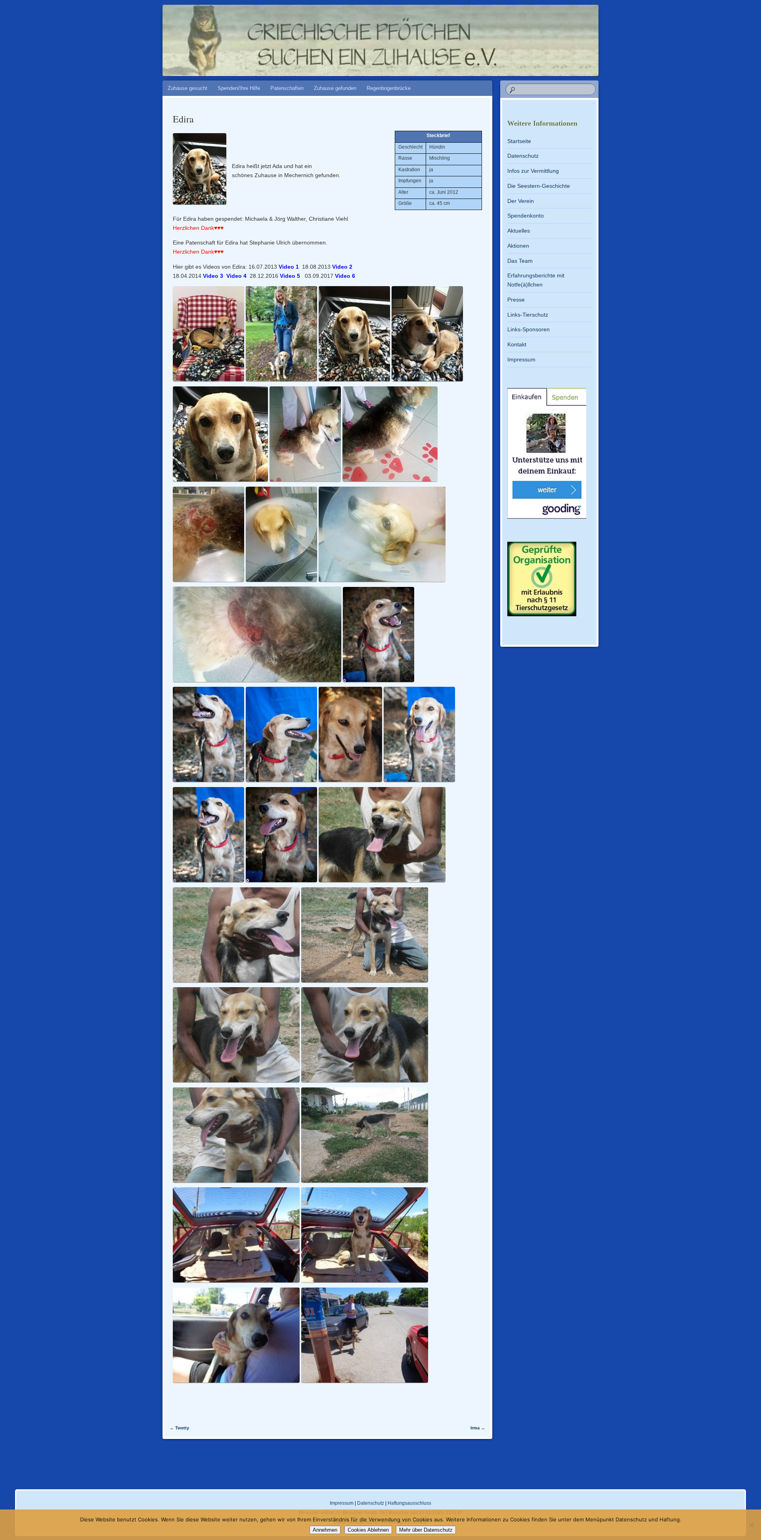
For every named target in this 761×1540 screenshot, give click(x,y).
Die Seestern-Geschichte (538, 186)
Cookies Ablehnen (368, 1530)
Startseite (519, 141)
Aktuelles (518, 230)
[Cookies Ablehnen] (751, 1525)
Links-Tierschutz (527, 314)
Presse (516, 299)
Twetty (179, 1427)
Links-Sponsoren (528, 329)
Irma (477, 1427)
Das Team (520, 261)
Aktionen (518, 246)
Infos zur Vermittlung (533, 171)
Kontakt (516, 344)
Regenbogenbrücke (389, 88)
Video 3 (213, 276)
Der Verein (520, 201)
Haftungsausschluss (409, 1503)
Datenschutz (523, 156)
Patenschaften (287, 88)
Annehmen (325, 1530)
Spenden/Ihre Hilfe (239, 88)
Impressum (521, 359)
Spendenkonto (525, 215)
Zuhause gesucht (187, 88)
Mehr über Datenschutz (426, 1530)
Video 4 (236, 276)
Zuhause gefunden (335, 88)
